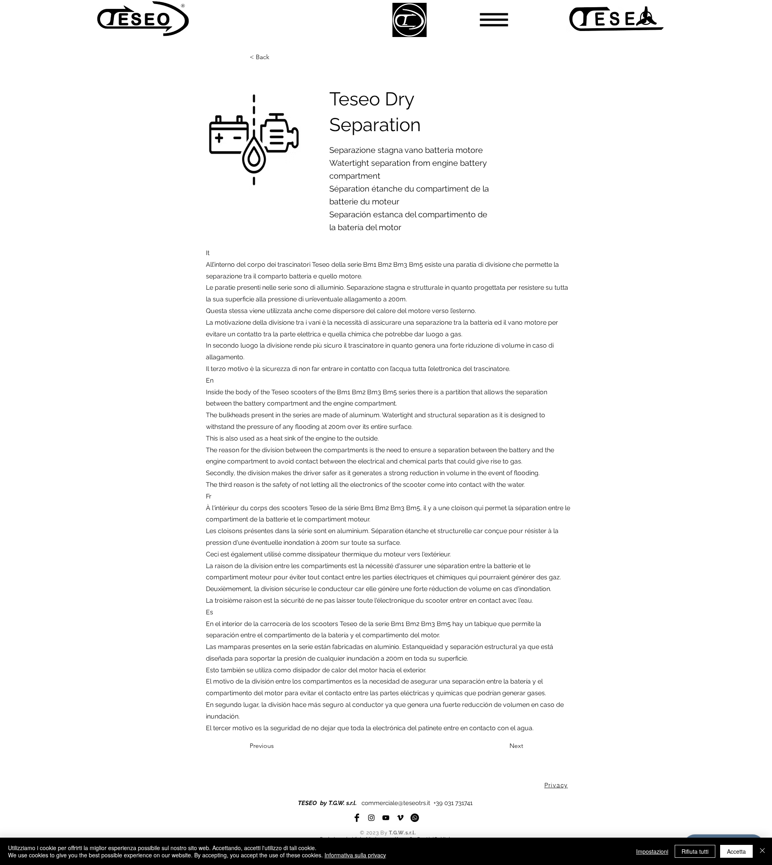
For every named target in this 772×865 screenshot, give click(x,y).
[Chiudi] (762, 851)
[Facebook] (357, 818)
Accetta (736, 851)
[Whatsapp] (415, 818)
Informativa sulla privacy (355, 855)
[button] (494, 20)
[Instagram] (371, 818)
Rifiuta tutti (695, 851)
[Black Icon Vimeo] (400, 818)
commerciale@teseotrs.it (395, 803)
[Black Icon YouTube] (386, 818)
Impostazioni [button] (652, 851)
